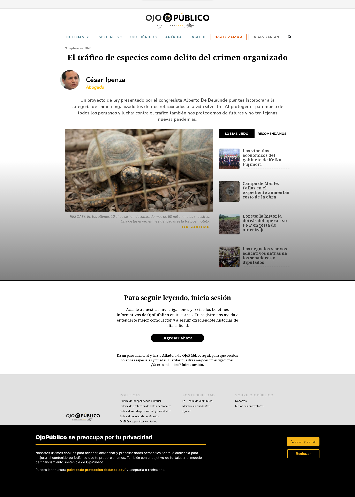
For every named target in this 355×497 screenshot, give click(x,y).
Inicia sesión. (193, 364)
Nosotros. (241, 401)
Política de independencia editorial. (141, 401)
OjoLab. (187, 411)
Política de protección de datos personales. (146, 406)
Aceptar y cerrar (303, 441)
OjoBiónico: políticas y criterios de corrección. (138, 424)
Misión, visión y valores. (249, 406)
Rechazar (303, 453)
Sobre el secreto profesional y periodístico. (146, 411)
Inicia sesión (266, 37)
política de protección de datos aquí (96, 469)
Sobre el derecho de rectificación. (140, 416)
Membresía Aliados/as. (196, 406)
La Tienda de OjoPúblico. (197, 401)
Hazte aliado (229, 37)
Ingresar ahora (177, 337)
